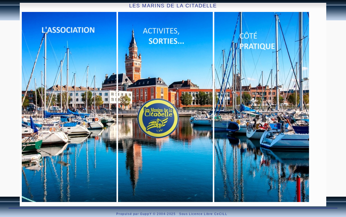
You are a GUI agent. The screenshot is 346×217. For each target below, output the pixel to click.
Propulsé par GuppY (134, 214)
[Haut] (3, 18)
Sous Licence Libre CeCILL (203, 214)
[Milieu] (3, 25)
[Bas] (3, 31)
